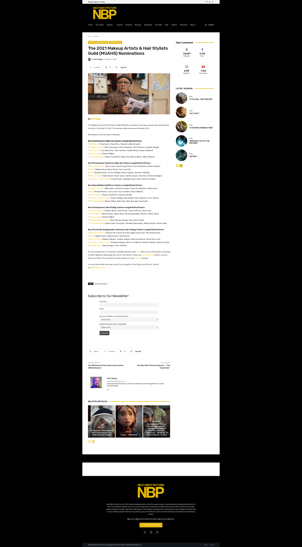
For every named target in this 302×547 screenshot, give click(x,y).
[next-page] (93, 441)
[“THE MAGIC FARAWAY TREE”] (181, 126)
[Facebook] (207, 1)
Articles (96, 36)
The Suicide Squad (96, 157)
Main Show (156, 421)
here (138, 252)
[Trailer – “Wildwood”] (129, 421)
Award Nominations (101, 284)
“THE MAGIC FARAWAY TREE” (201, 128)
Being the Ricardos (96, 166)
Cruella (91, 169)
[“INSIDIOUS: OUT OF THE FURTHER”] (181, 141)
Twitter (138, 258)
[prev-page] (89, 441)
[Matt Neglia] (90, 59)
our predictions (148, 255)
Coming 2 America (96, 147)
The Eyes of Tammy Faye (99, 179)
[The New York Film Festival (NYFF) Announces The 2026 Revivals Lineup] (101, 421)
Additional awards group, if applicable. (113, 324)
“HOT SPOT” (194, 113)
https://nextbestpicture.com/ (116, 381)
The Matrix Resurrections (99, 220)
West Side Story (95, 245)
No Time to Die (95, 154)
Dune (91, 173)
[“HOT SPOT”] (181, 112)
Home (90, 36)
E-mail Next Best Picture (151, 525)
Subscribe (203, 65)
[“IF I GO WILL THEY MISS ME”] (181, 98)
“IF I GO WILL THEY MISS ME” (201, 99)
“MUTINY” (193, 156)
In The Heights (95, 214)
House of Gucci (95, 176)
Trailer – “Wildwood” (129, 435)
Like (202, 48)
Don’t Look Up (95, 150)
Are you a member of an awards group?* (114, 316)
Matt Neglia (98, 59)
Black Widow (94, 144)
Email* (102, 309)
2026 (190, 96)
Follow (187, 48)
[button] (208, 25)
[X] (212, 1)
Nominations (115, 42)
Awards (103, 42)
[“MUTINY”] (181, 155)
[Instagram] (209, 1)
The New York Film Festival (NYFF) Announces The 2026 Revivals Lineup (101, 432)
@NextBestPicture (97, 268)
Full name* (103, 301)
